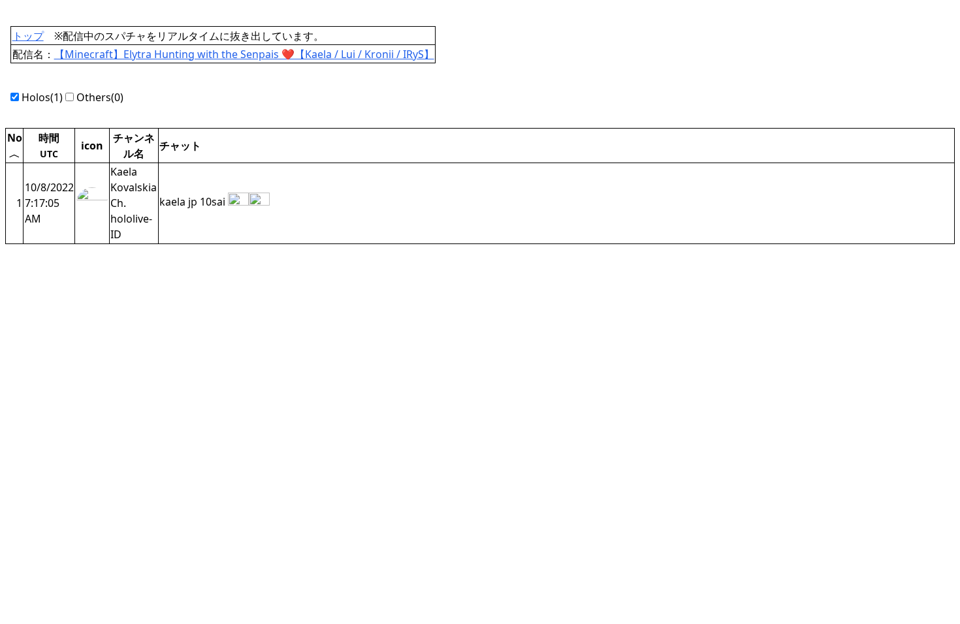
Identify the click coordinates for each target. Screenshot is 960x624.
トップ (28, 36)
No (14, 145)
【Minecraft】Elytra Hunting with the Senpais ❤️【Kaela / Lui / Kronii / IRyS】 (244, 54)
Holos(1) (42, 97)
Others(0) (98, 97)
